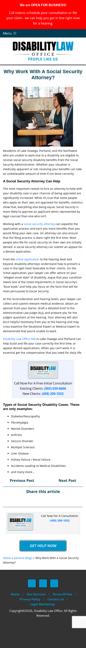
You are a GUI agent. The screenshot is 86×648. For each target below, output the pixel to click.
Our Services (36, 594)
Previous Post (21, 480)
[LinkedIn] (46, 500)
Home (7, 558)
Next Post (68, 480)
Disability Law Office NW (19, 339)
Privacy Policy (29, 599)
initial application (27, 259)
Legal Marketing (42, 604)
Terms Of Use (62, 594)
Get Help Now (43, 545)
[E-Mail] (53, 500)
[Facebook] (32, 500)
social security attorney (39, 224)
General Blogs (23, 558)
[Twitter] (39, 500)
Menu (7, 33)
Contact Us (55, 599)
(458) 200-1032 (53, 393)
